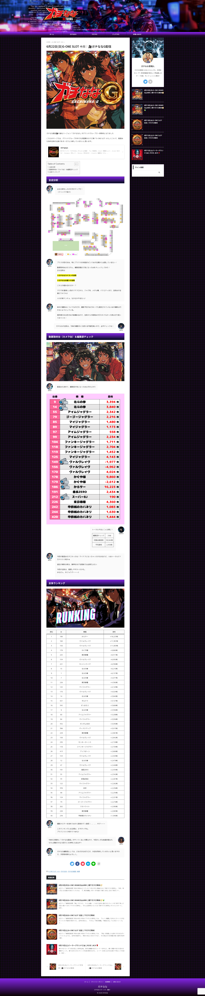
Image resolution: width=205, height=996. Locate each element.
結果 (78, 871)
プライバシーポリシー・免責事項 (100, 982)
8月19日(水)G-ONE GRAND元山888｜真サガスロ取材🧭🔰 (82, 900)
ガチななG (73, 34)
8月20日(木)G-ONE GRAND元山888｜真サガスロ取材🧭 (80, 885)
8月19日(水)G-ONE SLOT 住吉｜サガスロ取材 (76, 915)
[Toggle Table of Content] (75, 164)
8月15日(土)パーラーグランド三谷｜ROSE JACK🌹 (78, 945)
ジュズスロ (115, 34)
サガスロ (94, 34)
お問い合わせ (137, 34)
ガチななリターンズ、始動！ (102, 990)
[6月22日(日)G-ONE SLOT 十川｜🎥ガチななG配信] (88, 864)
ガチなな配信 (72, 871)
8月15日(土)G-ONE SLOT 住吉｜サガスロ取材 (76, 930)
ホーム (52, 34)
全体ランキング (54, 172)
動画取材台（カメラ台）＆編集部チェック (63, 169)
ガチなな (102, 986)
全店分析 (52, 167)
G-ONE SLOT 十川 (54, 871)
